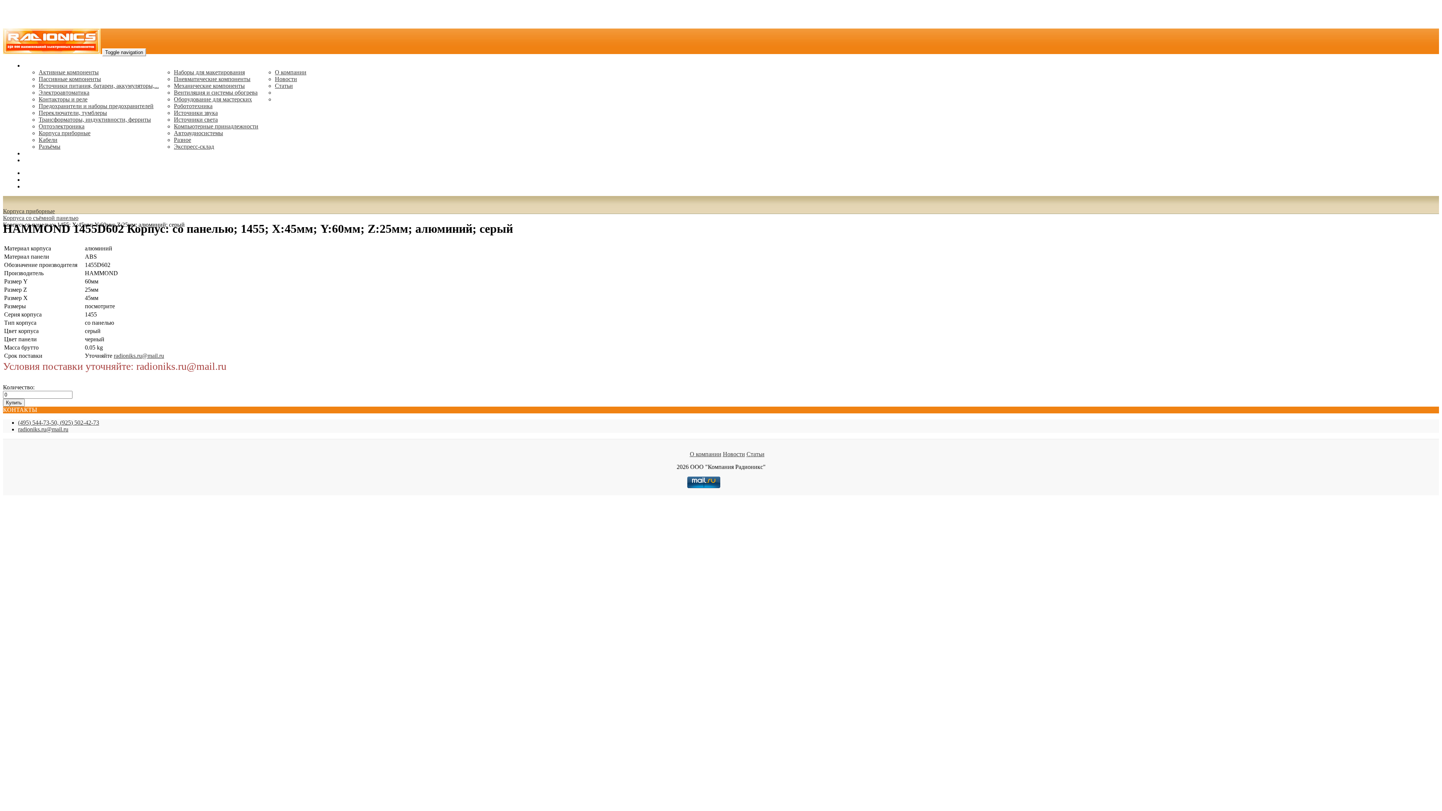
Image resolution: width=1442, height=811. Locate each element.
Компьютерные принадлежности (216, 126)
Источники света (196, 119)
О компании (290, 72)
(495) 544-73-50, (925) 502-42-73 (58, 422)
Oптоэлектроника (61, 126)
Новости (286, 79)
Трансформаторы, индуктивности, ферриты (95, 119)
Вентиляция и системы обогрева (216, 92)
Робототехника (193, 106)
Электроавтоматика (64, 92)
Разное (182, 140)
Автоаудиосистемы (198, 133)
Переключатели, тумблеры (73, 113)
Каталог (34, 65)
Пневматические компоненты (212, 79)
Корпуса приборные (65, 133)
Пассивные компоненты (70, 79)
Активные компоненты (69, 72)
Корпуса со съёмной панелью (40, 218)
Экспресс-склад (194, 146)
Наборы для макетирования (209, 72)
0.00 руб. (35, 186)
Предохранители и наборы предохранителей (96, 106)
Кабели (48, 140)
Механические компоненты (209, 86)
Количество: (19, 387)
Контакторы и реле (63, 99)
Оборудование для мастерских (213, 99)
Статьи (284, 86)
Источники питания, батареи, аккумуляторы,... (99, 86)
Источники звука (196, 113)
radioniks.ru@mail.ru (49, 160)
